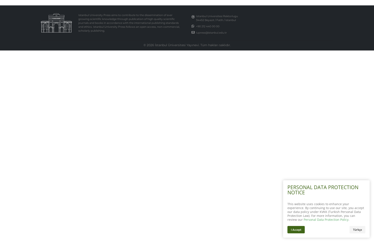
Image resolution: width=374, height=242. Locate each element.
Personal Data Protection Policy (326, 220)
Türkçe (357, 230)
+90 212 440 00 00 (207, 26)
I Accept (296, 230)
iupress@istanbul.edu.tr (211, 32)
